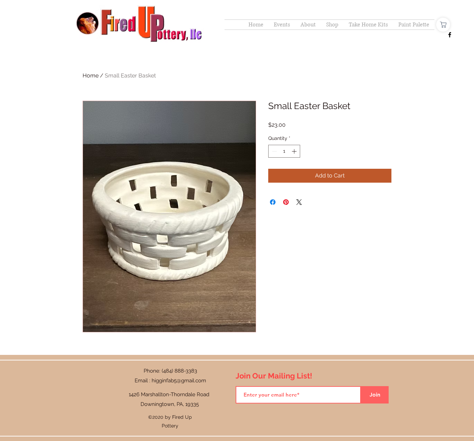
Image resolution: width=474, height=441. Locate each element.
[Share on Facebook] (273, 202)
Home (91, 75)
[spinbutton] (284, 151)
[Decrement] (273, 151)
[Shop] (443, 25)
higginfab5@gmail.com (179, 380)
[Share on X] (299, 202)
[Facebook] (449, 34)
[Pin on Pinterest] (286, 202)
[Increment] (294, 151)
